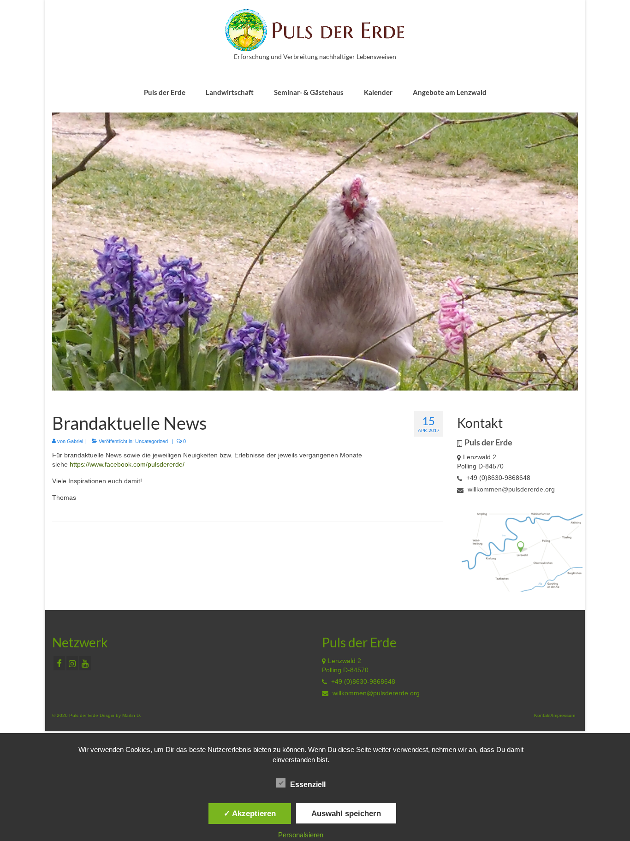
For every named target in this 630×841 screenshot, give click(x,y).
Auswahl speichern (346, 813)
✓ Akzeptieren (250, 813)
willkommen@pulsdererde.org (510, 489)
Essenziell (308, 784)
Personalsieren (300, 835)
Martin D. (131, 715)
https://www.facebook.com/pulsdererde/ (127, 464)
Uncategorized (151, 441)
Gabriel (75, 441)
